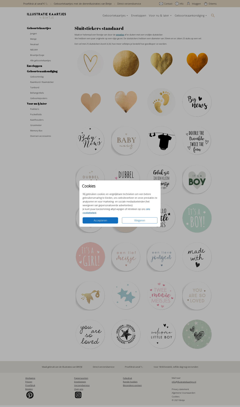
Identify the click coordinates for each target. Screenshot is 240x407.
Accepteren (100, 220)
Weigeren (139, 220)
